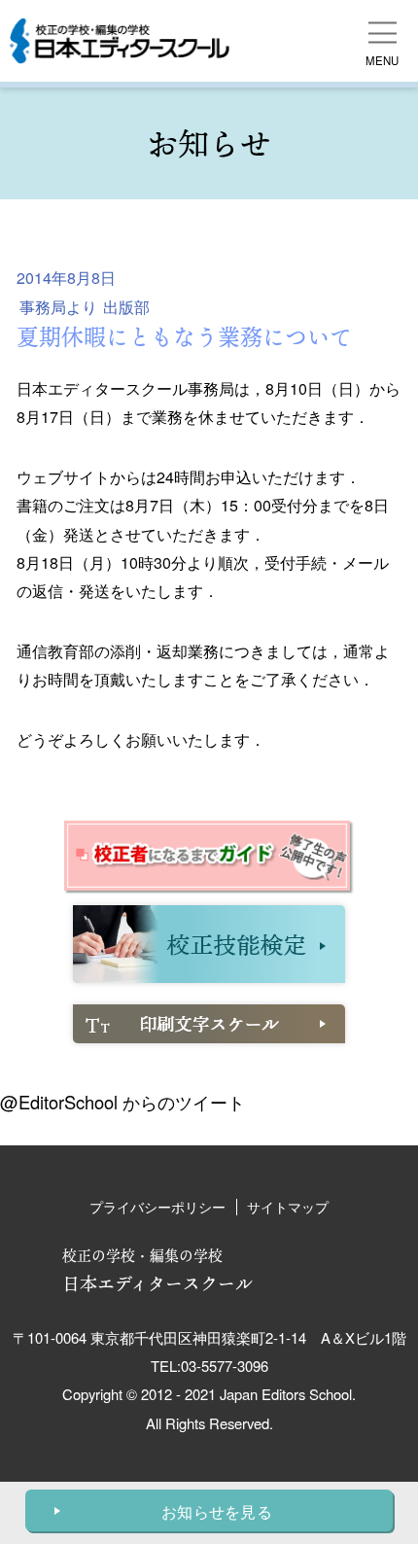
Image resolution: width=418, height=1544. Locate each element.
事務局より (58, 307)
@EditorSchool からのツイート (122, 1101)
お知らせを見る (216, 1511)
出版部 (126, 307)
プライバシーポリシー (157, 1206)
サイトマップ (288, 1206)
